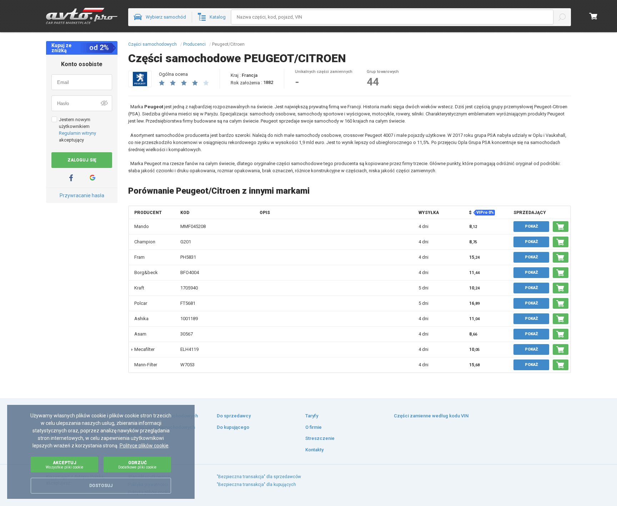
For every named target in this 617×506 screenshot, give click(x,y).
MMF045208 (193, 226)
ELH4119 (189, 349)
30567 (186, 334)
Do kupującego (233, 427)
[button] (149, 212)
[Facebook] (71, 178)
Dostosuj (100, 485)
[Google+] (92, 178)
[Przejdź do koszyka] (593, 16)
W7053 (187, 364)
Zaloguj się (81, 160)
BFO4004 (189, 272)
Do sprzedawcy (234, 415)
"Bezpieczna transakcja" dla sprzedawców (259, 476)
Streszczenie (320, 438)
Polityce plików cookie (144, 445)
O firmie (313, 427)
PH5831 (188, 257)
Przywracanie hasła (82, 195)
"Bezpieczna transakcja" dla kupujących (256, 484)
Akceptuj (64, 464)
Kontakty (314, 449)
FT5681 (187, 303)
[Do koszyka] (560, 226)
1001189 (189, 318)
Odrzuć (137, 464)
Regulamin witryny (77, 133)
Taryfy (311, 415)
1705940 (189, 288)
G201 (185, 241)
